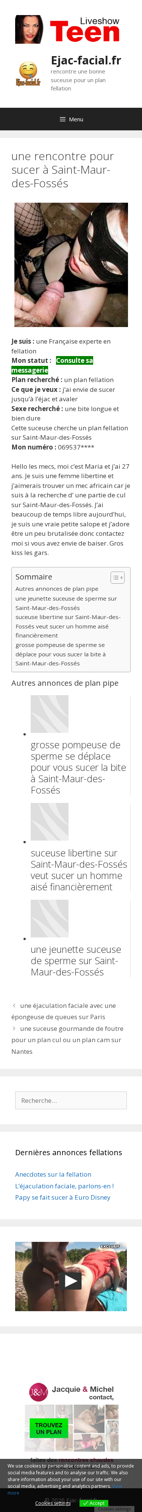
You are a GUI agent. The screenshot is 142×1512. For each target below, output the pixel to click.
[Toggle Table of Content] (114, 577)
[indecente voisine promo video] (71, 1276)
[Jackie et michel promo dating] (71, 1426)
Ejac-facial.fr (86, 60)
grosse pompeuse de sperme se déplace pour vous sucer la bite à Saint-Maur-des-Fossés (61, 654)
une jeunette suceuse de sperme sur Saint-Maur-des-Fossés (66, 603)
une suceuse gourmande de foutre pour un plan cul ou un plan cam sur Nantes (67, 1040)
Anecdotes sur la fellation (53, 1174)
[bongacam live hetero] (71, 41)
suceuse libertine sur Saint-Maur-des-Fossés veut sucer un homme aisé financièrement (68, 626)
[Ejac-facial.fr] (28, 72)
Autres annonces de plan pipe (57, 588)
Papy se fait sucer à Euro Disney (63, 1197)
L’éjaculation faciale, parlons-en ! (64, 1186)
